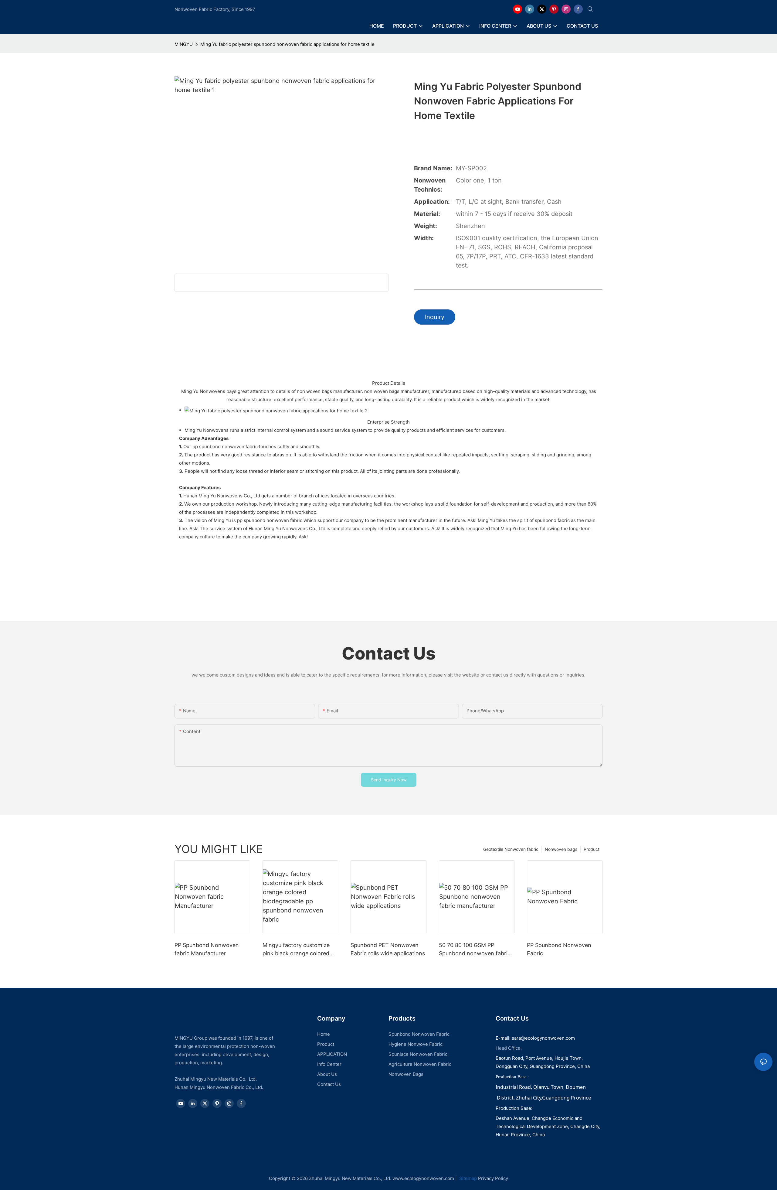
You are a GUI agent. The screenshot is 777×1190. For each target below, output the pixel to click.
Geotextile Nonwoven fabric (510, 849)
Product (591, 849)
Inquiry (434, 317)
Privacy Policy (493, 1178)
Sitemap (467, 1178)
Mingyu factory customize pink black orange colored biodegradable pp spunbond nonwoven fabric (299, 949)
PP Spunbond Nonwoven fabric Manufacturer (207, 949)
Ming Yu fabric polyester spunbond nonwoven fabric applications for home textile (287, 44)
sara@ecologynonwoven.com (543, 1038)
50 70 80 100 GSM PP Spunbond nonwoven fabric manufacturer (475, 949)
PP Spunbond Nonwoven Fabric (559, 949)
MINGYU (184, 44)
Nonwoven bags (561, 849)
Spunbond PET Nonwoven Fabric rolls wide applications (388, 949)
